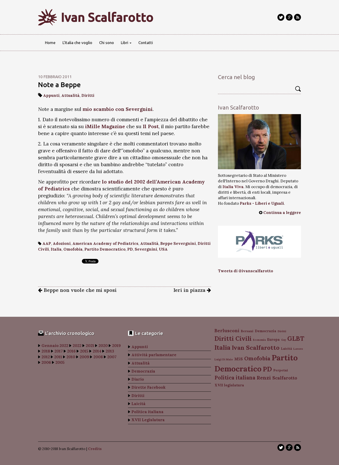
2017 (58, 351)
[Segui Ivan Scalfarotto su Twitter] (280, 17)
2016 (71, 351)
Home (50, 42)
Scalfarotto (284, 378)
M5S (238, 358)
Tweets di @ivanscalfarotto (245, 270)
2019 (116, 345)
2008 (98, 356)
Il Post (151, 126)
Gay (283, 339)
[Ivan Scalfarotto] (259, 141)
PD (130, 249)
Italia (56, 249)
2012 (46, 356)
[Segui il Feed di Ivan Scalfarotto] (297, 17)
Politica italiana (147, 411)
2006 (46, 362)
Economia (259, 339)
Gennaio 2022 (55, 345)
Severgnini (146, 249)
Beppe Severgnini (178, 243)
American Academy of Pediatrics (105, 243)
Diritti (87, 95)
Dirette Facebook (148, 387)
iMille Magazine (105, 126)
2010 (70, 356)
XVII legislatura (229, 385)
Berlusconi (226, 330)
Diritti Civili (233, 338)
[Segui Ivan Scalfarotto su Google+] (289, 17)
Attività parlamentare (153, 354)
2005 (60, 362)
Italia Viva (233, 186)
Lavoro (298, 348)
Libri (125, 42)
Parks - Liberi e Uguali (262, 203)
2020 (103, 345)
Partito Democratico (104, 249)
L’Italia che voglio (77, 42)
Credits (95, 449)
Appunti (51, 95)
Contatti (145, 42)
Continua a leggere (282, 212)
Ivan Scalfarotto (107, 17)
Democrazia (143, 371)
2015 (84, 351)
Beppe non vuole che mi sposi (79, 290)
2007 (111, 356)
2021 (90, 345)
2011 (58, 356)
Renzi (264, 377)
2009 (84, 356)
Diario (137, 379)
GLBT (295, 338)
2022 (77, 345)
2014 (97, 351)
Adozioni (62, 243)
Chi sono (106, 42)
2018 (46, 351)
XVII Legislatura (148, 419)
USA (163, 249)
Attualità (70, 95)
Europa (273, 339)
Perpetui (280, 370)
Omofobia (73, 249)
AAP (46, 243)
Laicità (138, 403)
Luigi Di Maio (223, 359)
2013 (110, 351)
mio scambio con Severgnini (118, 109)
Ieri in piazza (190, 290)
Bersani (247, 331)
